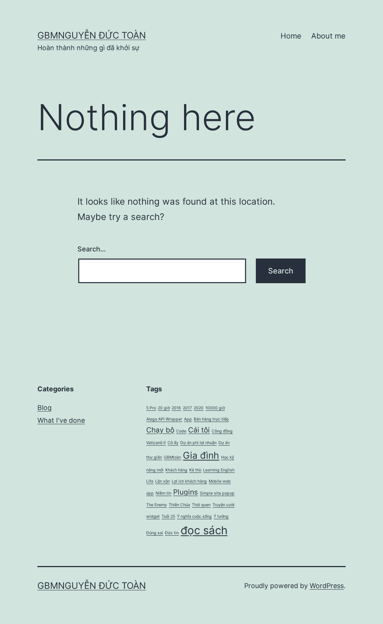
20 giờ (164, 408)
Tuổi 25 (168, 516)
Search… (91, 249)
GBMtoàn (172, 457)
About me (328, 35)
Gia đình (201, 455)
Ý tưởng (221, 516)
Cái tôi (199, 430)
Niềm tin (163, 493)
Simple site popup (217, 493)
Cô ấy (173, 442)
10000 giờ (215, 408)
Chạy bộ (160, 430)
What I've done (61, 420)
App (188, 419)
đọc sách (204, 530)
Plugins (185, 492)
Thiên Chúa (179, 504)
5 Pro (151, 408)
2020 (198, 408)
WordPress (327, 586)
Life (149, 481)
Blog (44, 408)
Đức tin (172, 532)
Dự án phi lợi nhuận (198, 442)
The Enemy (156, 504)
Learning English (219, 470)
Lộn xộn (162, 481)
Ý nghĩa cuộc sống (194, 516)
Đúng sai (154, 532)
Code (181, 431)
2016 (176, 408)
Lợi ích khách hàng (189, 481)
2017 (187, 408)
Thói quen (201, 504)
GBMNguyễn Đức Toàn (91, 35)
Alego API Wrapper (164, 419)
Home (291, 35)
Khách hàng (176, 470)
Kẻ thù (195, 470)
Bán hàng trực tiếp (211, 419)
